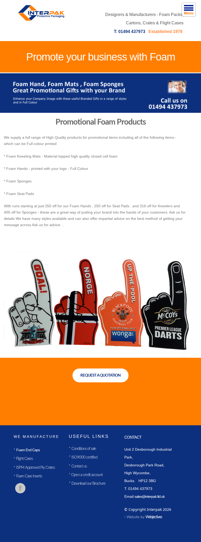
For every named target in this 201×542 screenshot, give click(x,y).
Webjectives (154, 517)
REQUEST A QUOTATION (100, 375)
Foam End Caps (28, 450)
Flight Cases (24, 459)
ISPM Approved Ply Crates (35, 468)
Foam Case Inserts (29, 476)
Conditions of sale (83, 449)
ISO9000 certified (84, 457)
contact (132, 437)
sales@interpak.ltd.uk (150, 496)
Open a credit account (86, 475)
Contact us (79, 466)
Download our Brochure (88, 483)
